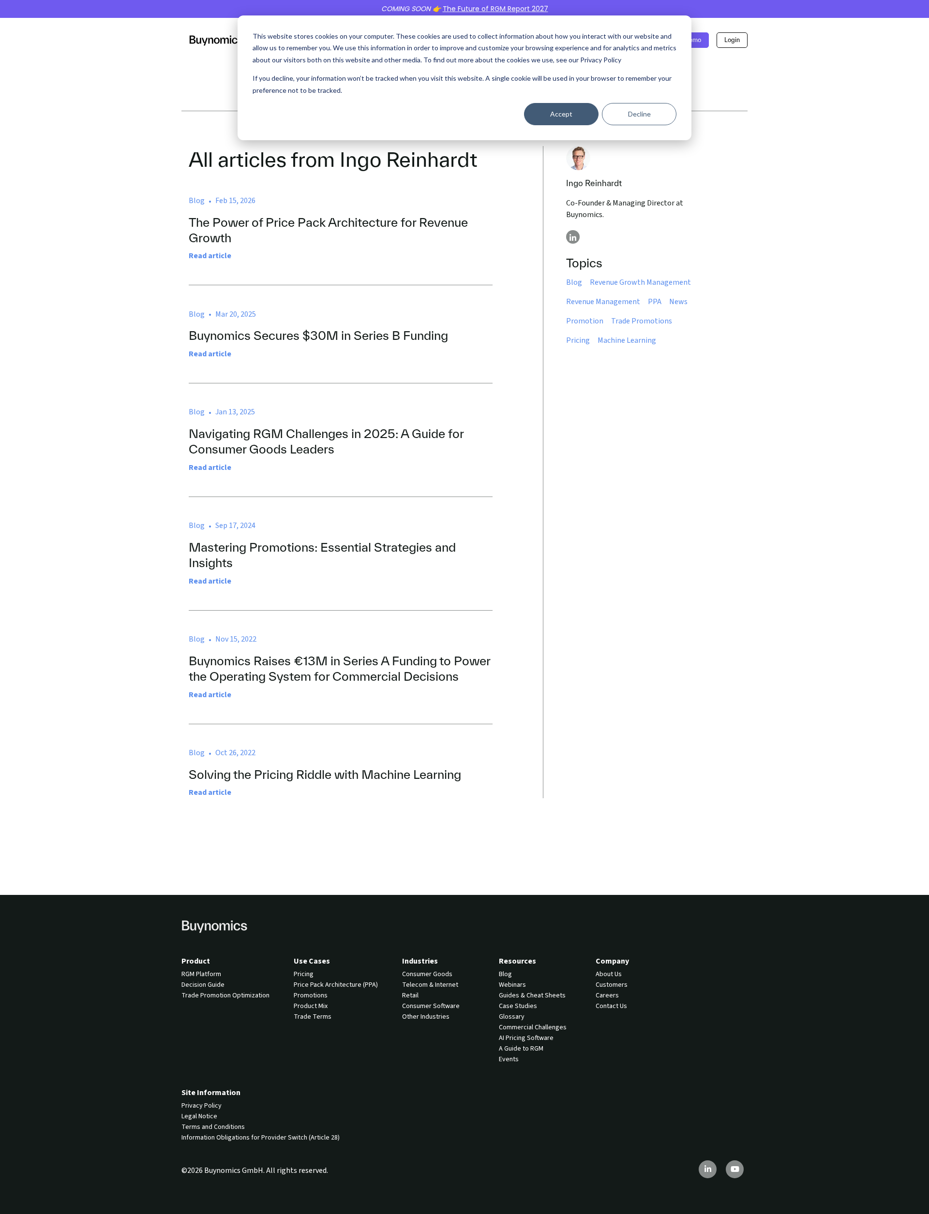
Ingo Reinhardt (594, 183)
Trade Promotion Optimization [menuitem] (225, 995)
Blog (574, 282)
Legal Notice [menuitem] (199, 1116)
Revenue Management (603, 301)
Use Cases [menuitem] (312, 961)
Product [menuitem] (195, 961)
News (678, 301)
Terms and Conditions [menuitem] (213, 1127)
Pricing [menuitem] (304, 974)
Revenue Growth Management (640, 282)
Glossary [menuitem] (511, 1017)
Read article (210, 255)
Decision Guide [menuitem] (203, 985)
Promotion (584, 321)
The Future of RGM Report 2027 (495, 9)
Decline (639, 114)
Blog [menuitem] (505, 974)
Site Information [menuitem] (210, 1092)
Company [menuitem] (612, 961)
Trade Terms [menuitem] (312, 1017)
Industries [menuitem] (420, 961)
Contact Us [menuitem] (611, 1006)
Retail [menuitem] (410, 995)
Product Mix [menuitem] (311, 1006)
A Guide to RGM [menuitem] (521, 1048)
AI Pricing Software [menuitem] (526, 1038)
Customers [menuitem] (612, 985)
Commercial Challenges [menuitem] (533, 1027)
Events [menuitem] (509, 1059)
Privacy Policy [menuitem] (201, 1106)
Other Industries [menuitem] (426, 1017)
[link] (216, 39)
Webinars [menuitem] (512, 985)
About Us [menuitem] (609, 974)
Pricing (578, 340)
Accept (561, 114)
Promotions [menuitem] (311, 995)
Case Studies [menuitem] (518, 1006)
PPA (654, 301)
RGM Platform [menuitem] (201, 974)
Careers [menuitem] (607, 995)
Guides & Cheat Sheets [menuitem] (532, 995)
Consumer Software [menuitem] (431, 1006)
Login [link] (732, 40)
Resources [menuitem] (517, 961)
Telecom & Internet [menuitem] (430, 985)
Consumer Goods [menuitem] (427, 974)
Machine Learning (627, 340)
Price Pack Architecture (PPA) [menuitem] (336, 985)
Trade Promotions (641, 321)
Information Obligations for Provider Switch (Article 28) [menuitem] (260, 1137)
